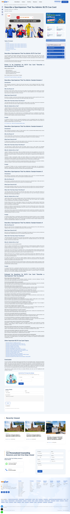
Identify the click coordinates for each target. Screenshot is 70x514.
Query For (52, 459)
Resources (35, 1)
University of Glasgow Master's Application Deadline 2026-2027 (13, 435)
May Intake (38, 482)
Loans (49, 53)
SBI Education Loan (65, 484)
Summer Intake (45, 483)
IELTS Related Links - (15, 123)
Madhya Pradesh (47, 500)
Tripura (35, 502)
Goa (67, 499)
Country (52, 455)
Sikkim (23, 502)
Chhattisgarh (46, 499)
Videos (31, 484)
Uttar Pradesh (40, 502)
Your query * (39, 463)
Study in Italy (20, 489)
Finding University (51, 47)
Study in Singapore (21, 492)
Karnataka (29, 500)
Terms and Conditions (31, 491)
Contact (40, 1)
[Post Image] (14, 426)
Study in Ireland (20, 488)
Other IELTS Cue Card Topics (11, 49)
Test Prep (29, 1)
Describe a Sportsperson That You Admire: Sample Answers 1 (16, 43)
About (31, 483)
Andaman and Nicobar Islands (13, 499)
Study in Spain (20, 493)
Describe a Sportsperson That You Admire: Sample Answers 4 (16, 47)
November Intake (58, 486)
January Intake (39, 485)
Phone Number (39, 455)
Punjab (15, 502)
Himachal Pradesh (11, 500)
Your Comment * (7, 394)
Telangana (31, 502)
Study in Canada (20, 483)
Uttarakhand (45, 502)
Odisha (7, 502)
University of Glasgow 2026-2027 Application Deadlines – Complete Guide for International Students (54, 438)
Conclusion (8, 50)
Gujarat (2, 500)
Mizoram (66, 500)
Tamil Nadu (27, 502)
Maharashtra (53, 500)
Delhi (64, 499)
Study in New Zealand (21, 491)
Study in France (20, 485)
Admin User (8, 439)
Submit (21, 383)
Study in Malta (20, 490)
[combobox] (20, 380)
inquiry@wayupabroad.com (6, 486)
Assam (34, 499)
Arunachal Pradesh (28, 499)
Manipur (57, 500)
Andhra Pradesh (21, 499)
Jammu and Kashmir (19, 500)
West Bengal (50, 502)
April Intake (38, 487)
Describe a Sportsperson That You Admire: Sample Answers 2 (16, 45)
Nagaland (2, 502)
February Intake (39, 486)
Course (38, 459)
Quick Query (65, 1)
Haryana (6, 500)
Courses (23, 1)
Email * (26, 390)
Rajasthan (19, 502)
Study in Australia (21, 482)
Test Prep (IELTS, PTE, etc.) (52, 56)
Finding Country (51, 50)
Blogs (7, 4)
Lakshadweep (41, 500)
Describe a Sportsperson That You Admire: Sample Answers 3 (16, 46)
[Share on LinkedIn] (2, 12)
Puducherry (11, 502)
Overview (7, 42)
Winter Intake (45, 484)
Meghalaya (62, 500)
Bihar (37, 499)
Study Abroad (16, 1)
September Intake (38, 484)
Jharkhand (24, 500)
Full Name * (7, 390)
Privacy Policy (32, 489)
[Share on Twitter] (2, 9)
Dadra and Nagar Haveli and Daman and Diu (55, 499)
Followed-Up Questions (10, 48)
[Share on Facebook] (2, 7)
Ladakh (36, 500)
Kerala (33, 500)
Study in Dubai (20, 484)
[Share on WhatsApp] (2, 14)
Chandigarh (40, 499)
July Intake (58, 483)
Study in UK (20, 494)
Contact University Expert (55, 40)
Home (31, 482)
